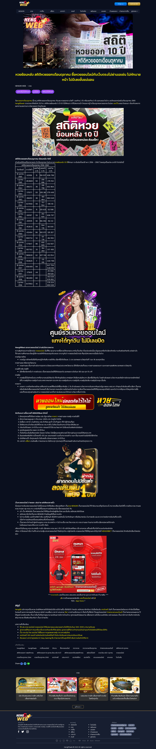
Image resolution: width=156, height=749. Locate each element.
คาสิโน (42, 11)
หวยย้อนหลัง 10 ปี (61, 162)
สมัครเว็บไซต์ (91, 653)
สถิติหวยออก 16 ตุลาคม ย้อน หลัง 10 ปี (49, 653)
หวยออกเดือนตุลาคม (24, 100)
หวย (31, 11)
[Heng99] (65, 4)
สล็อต (52, 11)
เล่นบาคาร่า (65, 657)
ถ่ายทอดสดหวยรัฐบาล (119, 725)
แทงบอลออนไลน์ (99, 657)
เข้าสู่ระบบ (121, 4)
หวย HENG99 (73, 505)
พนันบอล (93, 11)
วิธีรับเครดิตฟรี (47, 91)
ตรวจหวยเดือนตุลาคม (90, 648)
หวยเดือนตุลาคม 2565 (41, 657)
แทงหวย (110, 657)
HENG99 (21, 11)
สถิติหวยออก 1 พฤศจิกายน (25, 653)
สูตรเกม (134, 11)
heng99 (121, 731)
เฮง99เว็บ (87, 657)
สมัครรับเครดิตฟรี (23, 91)
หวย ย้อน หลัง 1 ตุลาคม (105, 653)
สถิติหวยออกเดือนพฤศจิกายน (74, 653)
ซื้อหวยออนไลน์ (65, 648)
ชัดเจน (54, 648)
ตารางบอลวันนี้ (130, 728)
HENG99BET (107, 531)
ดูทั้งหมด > (78, 707)
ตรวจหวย (76, 648)
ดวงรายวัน (55, 594)
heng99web (20, 103)
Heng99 (18, 609)
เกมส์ (72, 11)
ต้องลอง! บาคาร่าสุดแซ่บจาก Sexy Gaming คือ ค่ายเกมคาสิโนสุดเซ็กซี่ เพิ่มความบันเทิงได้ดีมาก (54, 638)
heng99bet (21, 648)
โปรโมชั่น (83, 11)
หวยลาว (55, 416)
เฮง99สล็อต (76, 657)
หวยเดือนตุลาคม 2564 (24, 657)
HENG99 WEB (20, 85)
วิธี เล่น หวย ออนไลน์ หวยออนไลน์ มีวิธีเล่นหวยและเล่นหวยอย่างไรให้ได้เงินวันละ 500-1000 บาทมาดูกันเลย (57, 627)
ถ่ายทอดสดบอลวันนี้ (106, 648)
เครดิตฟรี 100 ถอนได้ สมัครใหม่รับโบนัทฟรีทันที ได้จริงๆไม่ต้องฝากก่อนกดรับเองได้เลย (51, 635)
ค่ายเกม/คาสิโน (124, 11)
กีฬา (66, 612)
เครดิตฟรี (104, 609)
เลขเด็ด (116, 103)
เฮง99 (114, 728)
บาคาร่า (62, 11)
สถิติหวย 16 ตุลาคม (122, 648)
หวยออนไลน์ (39, 350)
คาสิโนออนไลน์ (44, 648)
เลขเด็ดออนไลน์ (85, 598)
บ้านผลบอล (113, 11)
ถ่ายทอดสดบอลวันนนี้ (114, 612)
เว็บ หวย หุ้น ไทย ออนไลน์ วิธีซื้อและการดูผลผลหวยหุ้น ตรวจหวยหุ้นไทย (45, 632)
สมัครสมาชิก (134, 4)
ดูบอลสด (36, 91)
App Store (80, 600)
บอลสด (103, 11)
